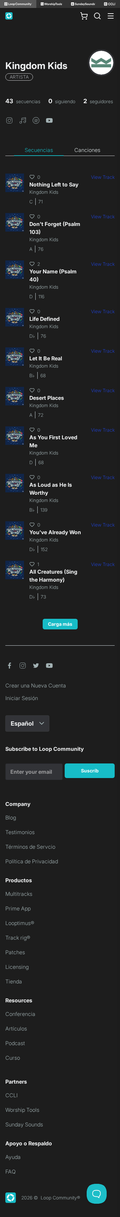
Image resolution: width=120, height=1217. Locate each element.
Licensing (17, 967)
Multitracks (18, 894)
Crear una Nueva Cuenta (35, 685)
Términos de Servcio (30, 846)
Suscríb (90, 770)
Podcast (15, 1043)
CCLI (11, 1095)
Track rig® (17, 937)
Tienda (13, 981)
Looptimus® (19, 923)
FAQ (10, 1171)
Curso (12, 1057)
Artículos (16, 1028)
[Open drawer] (111, 16)
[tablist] (60, 150)
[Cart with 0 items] (84, 16)
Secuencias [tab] (39, 150)
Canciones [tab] (87, 150)
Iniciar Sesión (21, 698)
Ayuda (13, 1157)
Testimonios (20, 832)
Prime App (18, 908)
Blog (10, 817)
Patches (15, 952)
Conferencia (20, 1014)
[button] (9, 119)
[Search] (97, 16)
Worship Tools (22, 1110)
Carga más (60, 624)
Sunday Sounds (24, 1124)
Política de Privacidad (31, 861)
